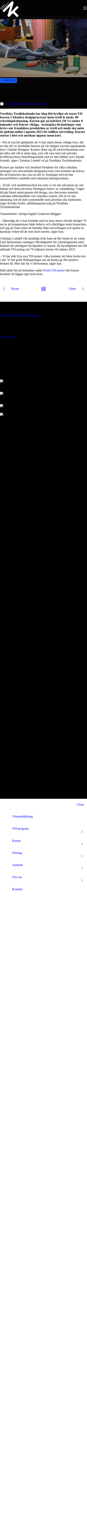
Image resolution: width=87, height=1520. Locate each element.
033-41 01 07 (8, 337)
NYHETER (8, 80)
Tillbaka (43, 289)
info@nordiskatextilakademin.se (20, 315)
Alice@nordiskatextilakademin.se (26, 103)
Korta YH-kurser (54, 270)
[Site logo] (9, 17)
